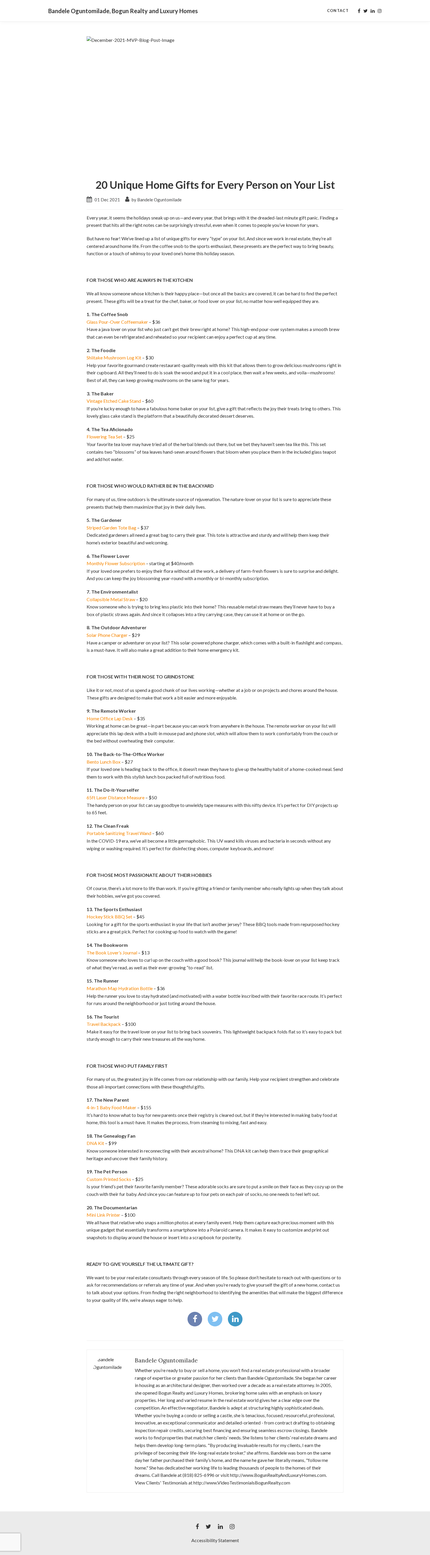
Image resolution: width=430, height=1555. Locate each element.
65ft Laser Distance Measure (116, 797)
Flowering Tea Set (104, 436)
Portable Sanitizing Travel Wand (119, 833)
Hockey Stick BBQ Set (109, 916)
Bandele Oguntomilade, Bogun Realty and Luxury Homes (123, 11)
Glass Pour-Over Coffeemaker (117, 322)
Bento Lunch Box (104, 761)
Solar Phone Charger (107, 635)
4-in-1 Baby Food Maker (111, 1107)
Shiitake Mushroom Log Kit (114, 357)
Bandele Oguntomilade (166, 1360)
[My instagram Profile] (380, 10)
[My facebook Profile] (359, 10)
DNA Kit (95, 1143)
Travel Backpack (104, 1024)
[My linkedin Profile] (373, 10)
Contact (338, 10)
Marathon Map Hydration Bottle (120, 988)
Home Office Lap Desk (110, 718)
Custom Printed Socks (109, 1179)
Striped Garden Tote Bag (111, 527)
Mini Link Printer (103, 1215)
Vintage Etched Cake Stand (114, 401)
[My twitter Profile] (365, 10)
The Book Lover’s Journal (112, 952)
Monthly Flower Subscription (116, 563)
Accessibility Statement (215, 1540)
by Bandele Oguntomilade (156, 199)
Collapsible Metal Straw (111, 599)
